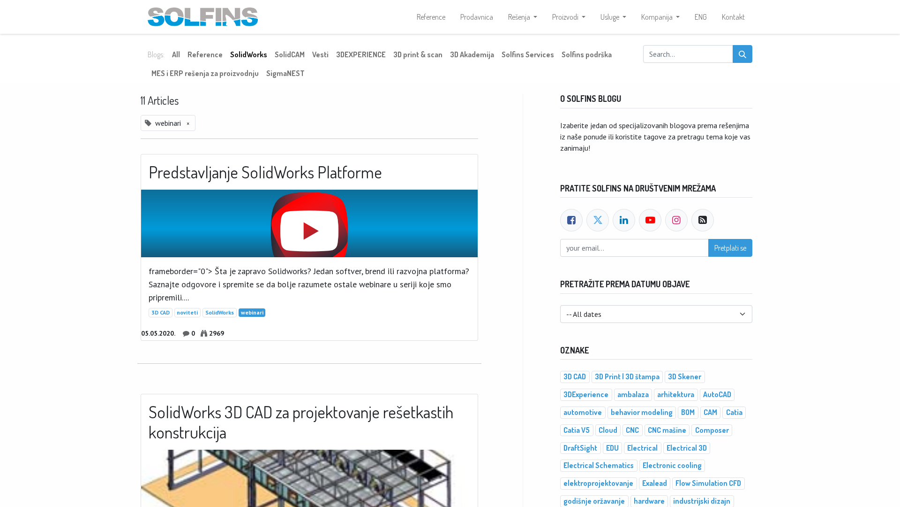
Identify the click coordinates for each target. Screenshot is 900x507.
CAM (710, 412)
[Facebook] (571, 220)
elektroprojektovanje (598, 483)
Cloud (608, 430)
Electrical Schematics (598, 465)
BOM (688, 412)
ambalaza (633, 394)
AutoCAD (717, 394)
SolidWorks (219, 312)
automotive (582, 412)
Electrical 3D (687, 448)
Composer (712, 430)
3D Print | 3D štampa (627, 376)
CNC (632, 430)
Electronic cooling (672, 465)
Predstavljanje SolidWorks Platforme (265, 172)
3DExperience (585, 394)
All (176, 54)
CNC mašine (667, 430)
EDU (612, 448)
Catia (734, 412)
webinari (252, 312)
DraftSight (580, 448)
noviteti (187, 312)
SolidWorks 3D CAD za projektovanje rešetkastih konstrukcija (301, 422)
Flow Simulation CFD (708, 483)
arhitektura (675, 394)
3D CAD (160, 312)
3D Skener (684, 376)
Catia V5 (576, 430)
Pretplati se (730, 248)
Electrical (642, 448)
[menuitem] (431, 17)
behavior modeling (642, 412)
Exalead (654, 483)
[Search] (742, 54)
